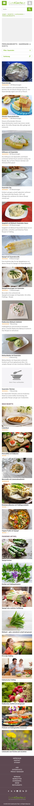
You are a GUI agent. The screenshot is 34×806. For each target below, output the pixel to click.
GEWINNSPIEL (17, 781)
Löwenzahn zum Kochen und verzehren (14, 751)
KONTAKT (17, 760)
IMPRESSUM (17, 758)
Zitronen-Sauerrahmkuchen (10, 116)
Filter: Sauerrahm (17, 50)
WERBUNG (17, 777)
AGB (17, 767)
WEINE (17, 783)
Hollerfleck (5, 428)
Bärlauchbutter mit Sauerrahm (11, 355)
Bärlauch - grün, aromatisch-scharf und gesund (17, 632)
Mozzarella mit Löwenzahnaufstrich (13, 479)
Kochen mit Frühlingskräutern (11, 584)
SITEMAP (17, 762)
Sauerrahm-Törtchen (8, 389)
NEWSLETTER (17, 779)
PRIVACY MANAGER (17, 772)
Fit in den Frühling (7, 656)
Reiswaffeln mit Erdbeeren (10, 454)
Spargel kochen (7, 560)
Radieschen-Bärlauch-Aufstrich (12, 322)
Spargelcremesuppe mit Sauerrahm (13, 288)
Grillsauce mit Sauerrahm (10, 152)
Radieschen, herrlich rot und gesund (13, 704)
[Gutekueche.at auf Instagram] (17, 791)
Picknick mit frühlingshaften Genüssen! (14, 728)
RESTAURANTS (17, 785)
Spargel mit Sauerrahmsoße (10, 257)
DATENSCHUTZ (17, 769)
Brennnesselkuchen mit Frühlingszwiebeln (15, 505)
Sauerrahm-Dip (6, 188)
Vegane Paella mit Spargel (10, 531)
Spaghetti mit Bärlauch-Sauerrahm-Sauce (15, 223)
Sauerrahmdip (6, 83)
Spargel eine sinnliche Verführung (12, 608)
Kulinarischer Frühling (9, 680)
